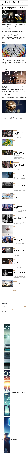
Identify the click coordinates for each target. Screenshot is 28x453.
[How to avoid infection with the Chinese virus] (7, 133)
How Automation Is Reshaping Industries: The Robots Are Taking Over (10, 312)
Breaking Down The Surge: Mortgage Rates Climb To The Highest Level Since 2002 (19, 197)
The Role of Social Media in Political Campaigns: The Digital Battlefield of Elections (11, 316)
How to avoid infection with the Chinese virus (19, 133)
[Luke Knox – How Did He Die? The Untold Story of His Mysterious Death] (7, 272)
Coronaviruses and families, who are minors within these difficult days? (19, 153)
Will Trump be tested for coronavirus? (18, 207)
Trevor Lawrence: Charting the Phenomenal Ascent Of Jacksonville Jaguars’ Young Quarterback (19, 262)
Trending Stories (16, 162)
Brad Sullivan (19, 177)
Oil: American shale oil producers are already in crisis (19, 283)
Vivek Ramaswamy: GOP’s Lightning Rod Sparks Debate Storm (19, 240)
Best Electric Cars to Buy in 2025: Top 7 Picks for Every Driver (18, 346)
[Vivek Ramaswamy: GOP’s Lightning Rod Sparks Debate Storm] (7, 239)
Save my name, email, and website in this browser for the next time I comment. (13, 301)
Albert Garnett (18, 155)
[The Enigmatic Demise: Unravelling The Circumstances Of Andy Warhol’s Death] (7, 218)
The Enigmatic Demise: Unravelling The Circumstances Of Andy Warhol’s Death (19, 217)
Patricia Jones (18, 134)
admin (18, 167)
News (7, 122)
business (14, 281)
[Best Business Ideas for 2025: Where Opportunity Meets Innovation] (7, 393)
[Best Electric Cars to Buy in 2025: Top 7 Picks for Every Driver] (7, 346)
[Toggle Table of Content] (9, 28)
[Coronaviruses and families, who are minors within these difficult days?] (7, 152)
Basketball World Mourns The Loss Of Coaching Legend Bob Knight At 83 (20, 185)
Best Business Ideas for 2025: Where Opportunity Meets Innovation (18, 392)
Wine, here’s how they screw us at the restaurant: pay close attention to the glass (19, 229)
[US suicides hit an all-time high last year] (7, 175)
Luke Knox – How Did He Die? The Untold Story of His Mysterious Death (19, 273)
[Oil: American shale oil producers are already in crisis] (7, 283)
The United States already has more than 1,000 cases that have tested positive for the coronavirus (19, 143)
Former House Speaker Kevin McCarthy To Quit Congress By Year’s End (19, 250)
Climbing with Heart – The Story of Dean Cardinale (8, 311)
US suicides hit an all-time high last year (19, 175)
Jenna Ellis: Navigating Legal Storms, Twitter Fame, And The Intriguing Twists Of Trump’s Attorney (19, 165)
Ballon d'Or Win (4, 122)
